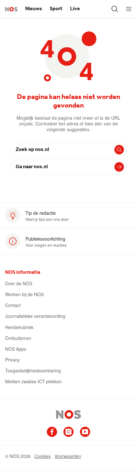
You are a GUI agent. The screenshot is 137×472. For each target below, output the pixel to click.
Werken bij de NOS (24, 294)
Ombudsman (18, 338)
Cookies (42, 456)
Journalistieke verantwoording (35, 316)
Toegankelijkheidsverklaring (33, 370)
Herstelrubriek (19, 327)
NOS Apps (15, 349)
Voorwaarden (67, 456)
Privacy (12, 360)
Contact (13, 305)
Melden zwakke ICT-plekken (33, 381)
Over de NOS (18, 283)
